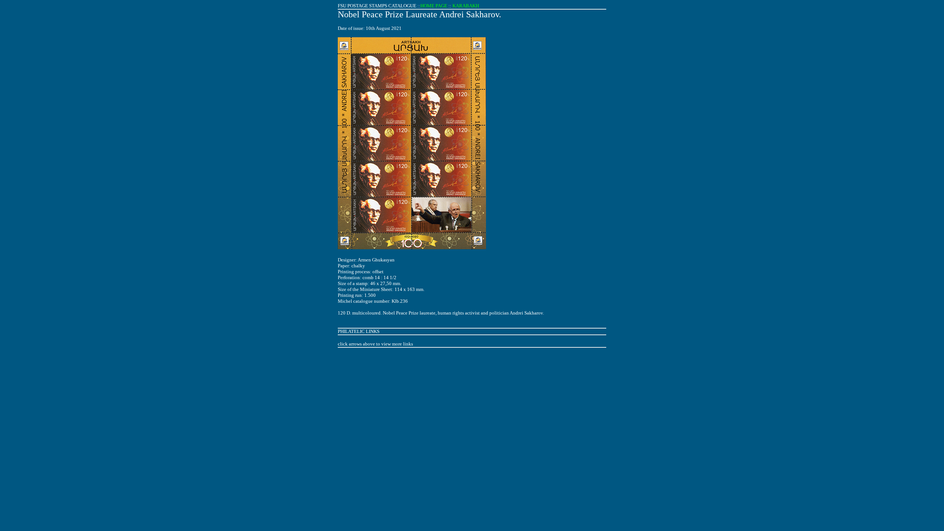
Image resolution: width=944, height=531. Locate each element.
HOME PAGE (433, 5)
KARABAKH (465, 5)
